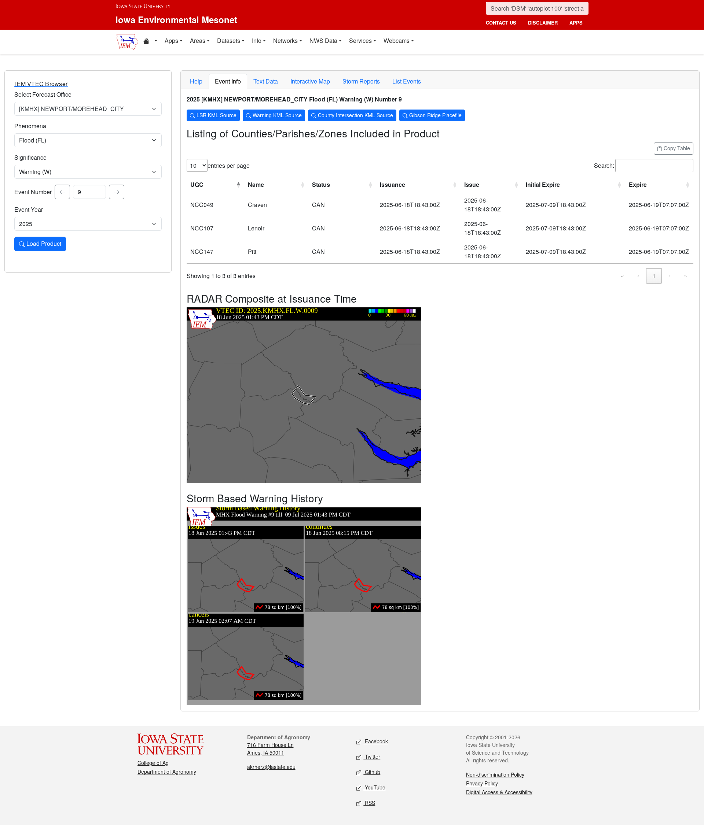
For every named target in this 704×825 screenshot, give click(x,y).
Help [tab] (196, 81)
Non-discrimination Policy (495, 774)
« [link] (622, 275)
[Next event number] (116, 192)
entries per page (229, 165)
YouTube (374, 787)
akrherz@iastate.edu (271, 766)
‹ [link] (638, 275)
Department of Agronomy (167, 771)
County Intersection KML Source (354, 115)
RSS (369, 802)
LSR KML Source (215, 115)
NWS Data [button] (323, 40)
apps (576, 22)
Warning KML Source (276, 115)
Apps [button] (171, 40)
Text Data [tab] (265, 81)
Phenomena (30, 126)
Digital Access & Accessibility (499, 792)
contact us (501, 22)
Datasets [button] (228, 40)
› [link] (670, 275)
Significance (30, 157)
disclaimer (543, 22)
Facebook (375, 741)
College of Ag (153, 762)
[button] (150, 42)
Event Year (28, 209)
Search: (604, 165)
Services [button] (360, 40)
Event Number (33, 192)
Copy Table (676, 148)
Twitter (371, 756)
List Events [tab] (406, 81)
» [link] (685, 275)
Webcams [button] (397, 40)
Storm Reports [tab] (361, 81)
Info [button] (256, 40)
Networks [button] (285, 40)
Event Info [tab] (228, 81)
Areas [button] (197, 40)
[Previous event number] (62, 192)
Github (371, 772)
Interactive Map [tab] (310, 81)
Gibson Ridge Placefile (435, 115)
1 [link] (654, 275)
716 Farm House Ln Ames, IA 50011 (270, 748)
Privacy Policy (482, 783)
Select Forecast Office (43, 94)
